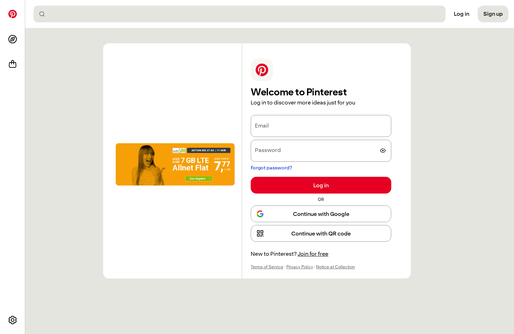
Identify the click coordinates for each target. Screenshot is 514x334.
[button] (321, 233)
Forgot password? (271, 167)
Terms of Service (267, 266)
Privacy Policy (299, 266)
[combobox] (242, 14)
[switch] (383, 150)
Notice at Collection (335, 266)
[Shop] (12, 64)
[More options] (12, 320)
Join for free (313, 253)
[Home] (12, 14)
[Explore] (12, 39)
